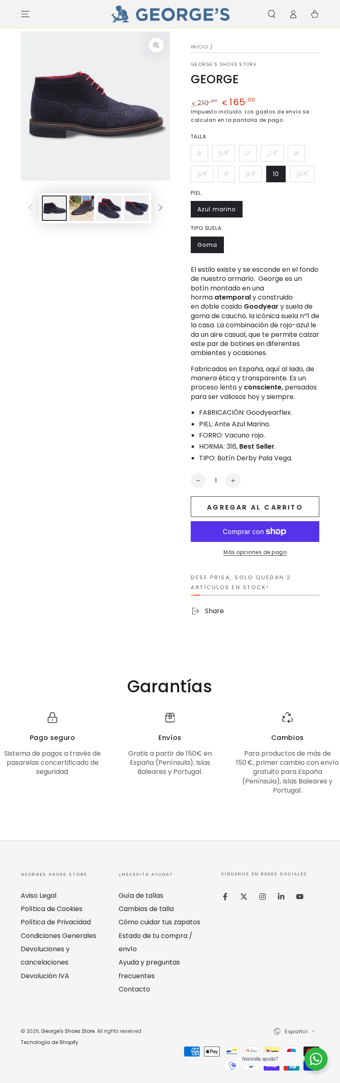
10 (279, 176)
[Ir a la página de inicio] (170, 14)
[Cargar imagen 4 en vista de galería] (136, 208)
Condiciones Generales (58, 935)
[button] (271, 14)
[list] (170, 753)
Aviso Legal (38, 895)
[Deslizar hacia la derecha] (160, 208)
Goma (210, 247)
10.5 (305, 176)
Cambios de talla (146, 909)
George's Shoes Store (224, 64)
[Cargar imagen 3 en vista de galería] (109, 208)
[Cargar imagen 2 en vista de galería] (81, 208)
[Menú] (25, 14)
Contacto (134, 989)
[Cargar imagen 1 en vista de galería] (54, 208)
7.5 (275, 155)
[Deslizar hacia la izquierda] (30, 208)
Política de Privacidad (56, 922)
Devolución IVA (45, 976)
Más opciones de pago (255, 552)
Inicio (200, 47)
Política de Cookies (52, 909)
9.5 (253, 176)
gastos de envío (278, 111)
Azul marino (216, 211)
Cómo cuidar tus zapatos (159, 922)
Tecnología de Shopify (49, 1042)
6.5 (227, 155)
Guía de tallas (141, 895)
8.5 (205, 176)
